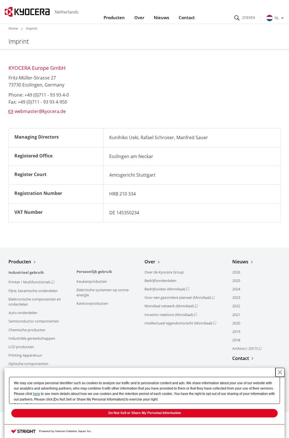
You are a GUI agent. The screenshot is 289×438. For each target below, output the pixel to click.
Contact (187, 17)
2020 (236, 323)
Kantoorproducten (92, 303)
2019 (236, 331)
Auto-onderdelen (22, 312)
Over (139, 17)
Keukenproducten (91, 281)
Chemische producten (26, 329)
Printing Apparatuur (25, 355)
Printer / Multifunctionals (29, 281)
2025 (236, 280)
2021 (236, 314)
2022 (236, 305)
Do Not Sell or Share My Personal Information (144, 413)
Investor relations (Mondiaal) (168, 314)
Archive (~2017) (245, 348)
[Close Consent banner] (279, 372)
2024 (236, 289)
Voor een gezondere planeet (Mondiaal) (177, 297)
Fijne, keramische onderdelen (33, 290)
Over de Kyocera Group (164, 272)
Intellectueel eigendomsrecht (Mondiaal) (178, 323)
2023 (236, 297)
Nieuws (161, 17)
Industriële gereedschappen (31, 338)
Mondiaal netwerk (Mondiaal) (169, 305)
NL (277, 17)
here (36, 394)
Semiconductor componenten (33, 321)
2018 (236, 340)
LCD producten (21, 346)
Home (13, 28)
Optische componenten (28, 363)
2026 (236, 272)
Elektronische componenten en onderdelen (34, 302)
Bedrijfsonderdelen (160, 280)
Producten (114, 17)
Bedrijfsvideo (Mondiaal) (164, 289)
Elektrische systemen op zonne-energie (103, 292)
